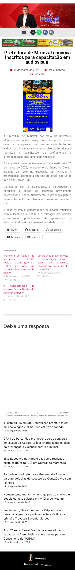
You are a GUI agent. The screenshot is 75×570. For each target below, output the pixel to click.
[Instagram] (33, 32)
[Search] (51, 32)
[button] (24, 32)
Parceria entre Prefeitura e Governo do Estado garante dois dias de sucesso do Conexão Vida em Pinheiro (37, 478)
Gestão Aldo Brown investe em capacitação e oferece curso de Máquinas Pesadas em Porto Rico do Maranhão (53, 262)
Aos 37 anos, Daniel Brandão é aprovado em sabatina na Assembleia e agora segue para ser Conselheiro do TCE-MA (34, 534)
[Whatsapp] (39, 32)
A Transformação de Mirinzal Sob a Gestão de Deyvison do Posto (18, 289)
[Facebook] (45, 32)
